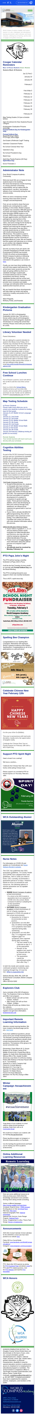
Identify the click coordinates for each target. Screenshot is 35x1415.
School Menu (21, 387)
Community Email (8, 1129)
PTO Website (9, 1270)
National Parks (14, 1218)
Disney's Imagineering (15, 1222)
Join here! (9, 1030)
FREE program (25, 1207)
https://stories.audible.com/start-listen (15, 1205)
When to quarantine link (15, 972)
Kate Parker (25, 540)
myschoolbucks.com (16, 394)
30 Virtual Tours (23, 1209)
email (28, 1266)
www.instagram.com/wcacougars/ (21, 1246)
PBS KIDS (13, 1211)
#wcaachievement (16, 1134)
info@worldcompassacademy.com (12, 1401)
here (4, 262)
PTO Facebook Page (12, 1266)
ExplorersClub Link (9, 1012)
